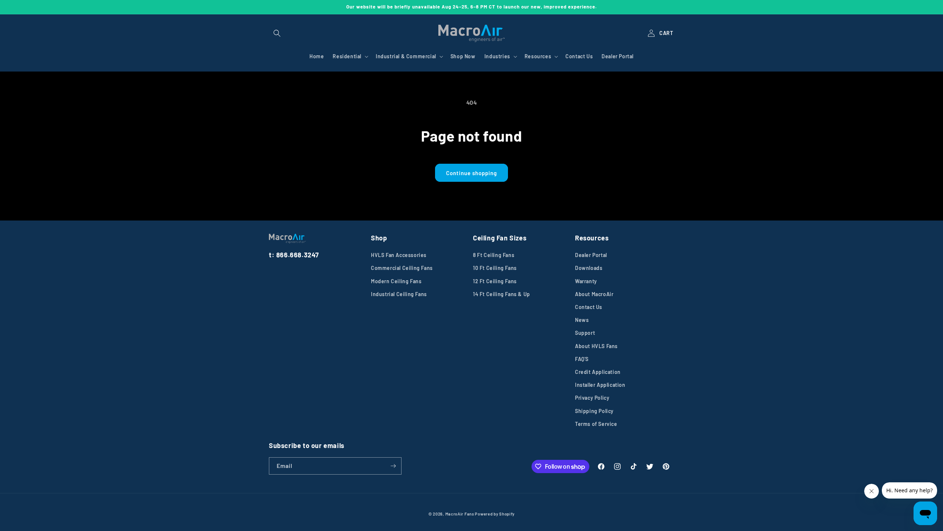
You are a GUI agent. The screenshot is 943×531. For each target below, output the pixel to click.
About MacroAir (594, 294)
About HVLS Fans (596, 346)
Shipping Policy (594, 411)
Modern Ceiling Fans (396, 281)
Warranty (586, 281)
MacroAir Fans (459, 513)
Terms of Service (596, 424)
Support (585, 333)
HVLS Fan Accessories (399, 255)
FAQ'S (582, 359)
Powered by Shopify (495, 513)
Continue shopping (471, 173)
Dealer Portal (591, 255)
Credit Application (598, 372)
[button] (277, 33)
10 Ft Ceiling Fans (495, 268)
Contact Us (588, 307)
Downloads (588, 268)
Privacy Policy (592, 398)
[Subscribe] (393, 466)
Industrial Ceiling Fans (399, 294)
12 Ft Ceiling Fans (495, 281)
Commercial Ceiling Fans (402, 268)
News (582, 320)
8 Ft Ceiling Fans (493, 255)
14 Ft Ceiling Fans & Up (501, 294)
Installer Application (600, 385)
